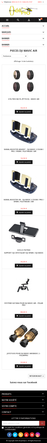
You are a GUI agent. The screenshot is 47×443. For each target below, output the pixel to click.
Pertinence (15, 56)
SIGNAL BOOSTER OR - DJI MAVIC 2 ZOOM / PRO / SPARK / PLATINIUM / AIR (24, 200)
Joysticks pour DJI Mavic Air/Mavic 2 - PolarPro (24, 354)
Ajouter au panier (23, 112)
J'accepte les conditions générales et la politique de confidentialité (24, 428)
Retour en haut (37, 376)
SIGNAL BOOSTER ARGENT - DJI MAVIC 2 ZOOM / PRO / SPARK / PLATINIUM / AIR (24, 150)
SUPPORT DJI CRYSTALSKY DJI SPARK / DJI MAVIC (23, 253)
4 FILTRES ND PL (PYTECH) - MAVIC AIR (23, 99)
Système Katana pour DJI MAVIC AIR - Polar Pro (23, 304)
